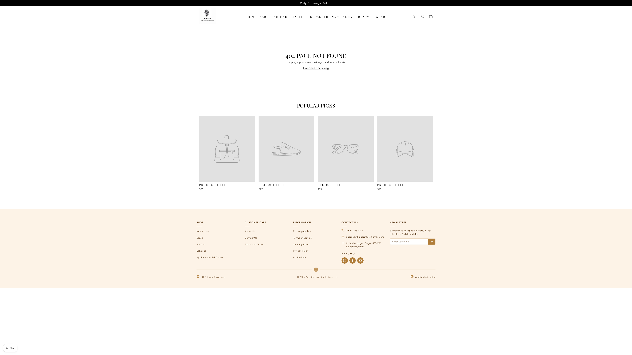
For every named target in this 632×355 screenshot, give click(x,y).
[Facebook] (352, 260)
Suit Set (282, 17)
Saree (265, 17)
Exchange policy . (302, 231)
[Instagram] (345, 260)
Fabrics (300, 17)
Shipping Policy (301, 244)
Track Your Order (254, 244)
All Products (299, 257)
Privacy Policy (300, 250)
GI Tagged (319, 17)
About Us (250, 231)
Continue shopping (316, 68)
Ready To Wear (371, 17)
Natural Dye (343, 17)
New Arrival (203, 231)
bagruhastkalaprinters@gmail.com (365, 236)
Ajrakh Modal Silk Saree (210, 257)
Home (252, 17)
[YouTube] (360, 260)
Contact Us (251, 237)
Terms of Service (302, 237)
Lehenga (201, 250)
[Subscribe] (431, 242)
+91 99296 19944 (355, 230)
